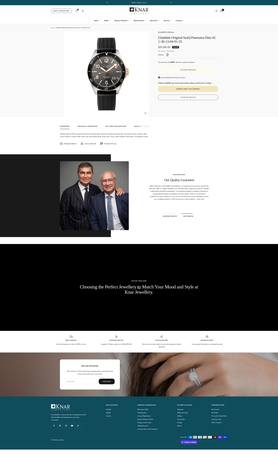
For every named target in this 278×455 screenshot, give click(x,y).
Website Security (142, 426)
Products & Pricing (110, 143)
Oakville (108, 409)
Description (65, 126)
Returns (179, 426)
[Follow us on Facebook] (54, 426)
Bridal (106, 20)
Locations (179, 20)
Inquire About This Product (188, 89)
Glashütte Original (166, 32)
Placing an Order (142, 409)
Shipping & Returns (70, 143)
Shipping (180, 409)
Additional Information (87, 126)
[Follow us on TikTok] (78, 426)
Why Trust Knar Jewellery (116, 126)
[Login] (83, 11)
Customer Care (216, 419)
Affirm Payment (216, 422)
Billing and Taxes (182, 413)
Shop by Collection (120, 20)
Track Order (181, 419)
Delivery (179, 416)
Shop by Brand (139, 20)
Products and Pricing (144, 422)
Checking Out (141, 413)
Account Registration (144, 416)
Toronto (108, 416)
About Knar (154, 20)
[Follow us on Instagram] (66, 426)
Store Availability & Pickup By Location (173, 77)
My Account (215, 409)
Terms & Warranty (90, 143)
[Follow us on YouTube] (72, 426)
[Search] (216, 11)
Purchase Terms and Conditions (147, 429)
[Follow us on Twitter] (60, 426)
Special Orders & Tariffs (145, 419)
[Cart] (221, 11)
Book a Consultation (61, 11)
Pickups (179, 422)
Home (52, 28)
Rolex (96, 20)
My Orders (214, 413)
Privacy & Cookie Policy (219, 416)
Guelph (108, 413)
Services (167, 20)
